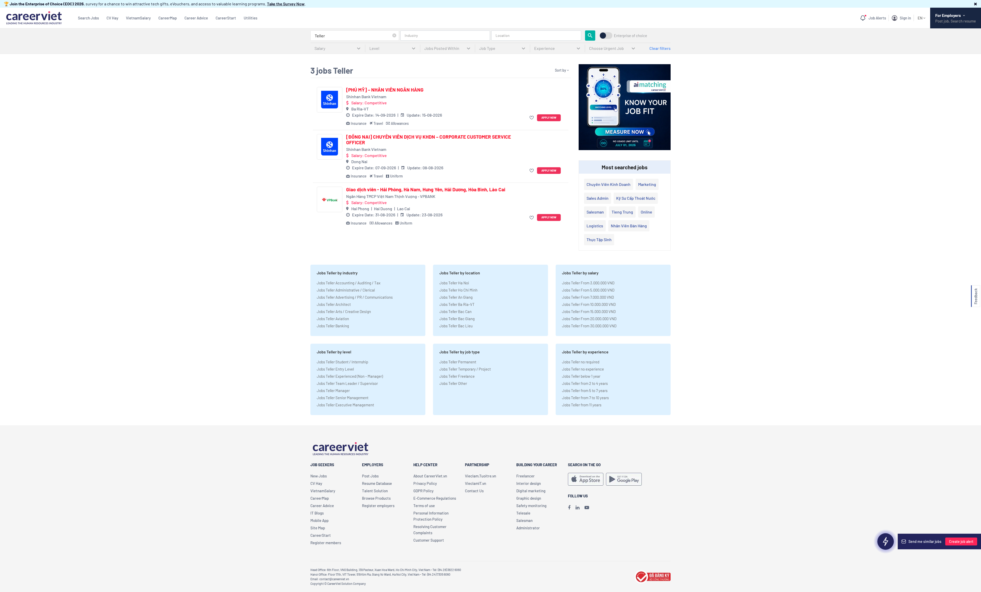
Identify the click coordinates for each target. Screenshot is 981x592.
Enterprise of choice (630, 36)
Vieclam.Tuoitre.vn (480, 476)
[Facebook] (569, 507)
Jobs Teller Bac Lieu (456, 325)
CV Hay (112, 18)
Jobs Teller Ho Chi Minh (458, 290)
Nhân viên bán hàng (629, 225)
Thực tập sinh (599, 239)
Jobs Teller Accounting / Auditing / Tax (348, 283)
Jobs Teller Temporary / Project (465, 369)
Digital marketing (530, 490)
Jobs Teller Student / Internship (342, 362)
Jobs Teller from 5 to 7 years (585, 390)
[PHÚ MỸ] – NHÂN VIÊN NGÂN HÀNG (385, 90)
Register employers (378, 505)
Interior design (528, 483)
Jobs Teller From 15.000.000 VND (589, 311)
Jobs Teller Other (453, 383)
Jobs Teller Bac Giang (457, 318)
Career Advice (196, 18)
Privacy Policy (425, 483)
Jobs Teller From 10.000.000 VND (589, 304)
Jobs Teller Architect (334, 304)
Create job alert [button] (961, 541)
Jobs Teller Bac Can (455, 311)
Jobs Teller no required (580, 362)
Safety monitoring (531, 505)
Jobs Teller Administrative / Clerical (346, 290)
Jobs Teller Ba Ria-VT (457, 304)
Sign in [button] (905, 18)
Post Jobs (370, 476)
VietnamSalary (138, 18)
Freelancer (525, 476)
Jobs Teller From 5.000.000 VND (588, 290)
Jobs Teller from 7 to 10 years (585, 397)
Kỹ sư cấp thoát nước (635, 198)
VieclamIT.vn (475, 483)
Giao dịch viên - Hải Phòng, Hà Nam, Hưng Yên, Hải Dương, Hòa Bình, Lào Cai (425, 189)
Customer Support (428, 540)
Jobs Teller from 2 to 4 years (585, 383)
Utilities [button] (250, 18)
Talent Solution (375, 490)
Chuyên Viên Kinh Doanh (608, 184)
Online (646, 211)
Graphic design (528, 498)
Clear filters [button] (660, 48)
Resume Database (377, 483)
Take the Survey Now (286, 3)
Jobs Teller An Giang (456, 297)
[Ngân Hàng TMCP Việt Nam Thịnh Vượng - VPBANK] (329, 199)
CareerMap (167, 18)
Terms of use (424, 505)
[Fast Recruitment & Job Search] (34, 17)
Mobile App (319, 520)
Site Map (317, 528)
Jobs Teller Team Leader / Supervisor (347, 383)
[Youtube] (587, 507)
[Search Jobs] (590, 35)
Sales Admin (598, 198)
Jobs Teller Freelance (457, 376)
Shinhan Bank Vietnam (366, 96)
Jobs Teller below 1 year (581, 376)
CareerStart (226, 18)
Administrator (528, 528)
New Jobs (318, 476)
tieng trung (622, 211)
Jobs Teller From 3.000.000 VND (588, 283)
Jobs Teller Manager (333, 390)
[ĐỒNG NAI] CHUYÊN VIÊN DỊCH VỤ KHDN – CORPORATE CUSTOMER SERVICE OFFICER (428, 140)
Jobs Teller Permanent (457, 362)
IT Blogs (317, 513)
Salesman (595, 211)
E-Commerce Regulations (434, 498)
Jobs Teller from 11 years (581, 405)
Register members (325, 542)
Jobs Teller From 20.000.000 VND (589, 318)
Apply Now (548, 117)
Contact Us (474, 490)
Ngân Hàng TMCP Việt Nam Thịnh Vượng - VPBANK (390, 196)
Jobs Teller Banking (333, 325)
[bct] (652, 576)
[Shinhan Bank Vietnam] (329, 99)
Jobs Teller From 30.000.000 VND (589, 325)
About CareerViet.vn (430, 476)
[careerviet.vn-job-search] (585, 479)
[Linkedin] (577, 507)
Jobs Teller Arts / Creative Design (344, 311)
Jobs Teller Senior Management (342, 397)
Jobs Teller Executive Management (345, 405)
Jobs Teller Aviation (333, 318)
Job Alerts (877, 18)
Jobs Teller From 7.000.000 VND (588, 297)
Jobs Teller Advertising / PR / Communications (355, 297)
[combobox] (354, 35)
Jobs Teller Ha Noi (454, 283)
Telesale (523, 513)
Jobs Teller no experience (583, 369)
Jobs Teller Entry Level (335, 369)
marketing (647, 184)
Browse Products (376, 498)
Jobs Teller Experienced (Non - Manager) (350, 376)
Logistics (595, 225)
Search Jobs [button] (88, 18)
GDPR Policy (423, 490)
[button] (975, 3)
